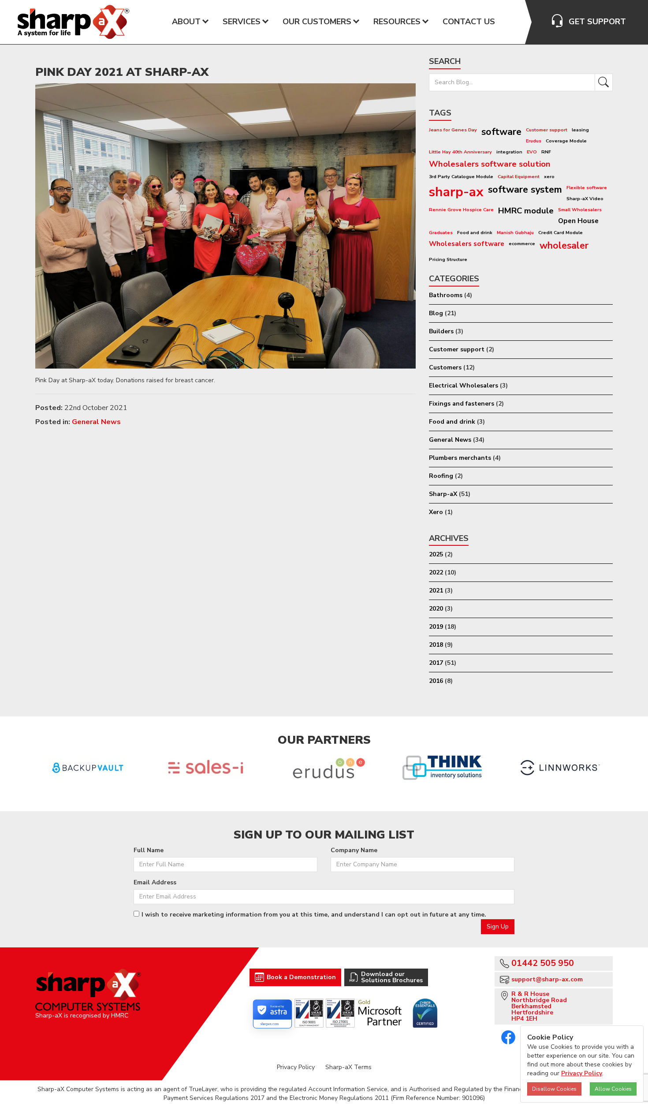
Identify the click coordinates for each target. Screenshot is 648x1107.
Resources (397, 21)
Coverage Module (566, 141)
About (186, 21)
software (501, 131)
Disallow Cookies (554, 1088)
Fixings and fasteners (461, 403)
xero (549, 176)
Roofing (441, 476)
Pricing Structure (448, 259)
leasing (580, 130)
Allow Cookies (613, 1088)
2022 (436, 572)
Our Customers (317, 21)
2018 (436, 645)
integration (509, 152)
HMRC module (526, 210)
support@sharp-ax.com (547, 979)
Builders (441, 331)
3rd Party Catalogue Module (461, 176)
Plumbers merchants (460, 458)
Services (242, 21)
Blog (436, 313)
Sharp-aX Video (584, 198)
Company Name (354, 850)
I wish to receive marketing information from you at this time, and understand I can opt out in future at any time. (314, 914)
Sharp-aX (443, 494)
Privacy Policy (296, 1067)
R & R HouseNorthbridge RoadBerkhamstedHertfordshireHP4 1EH (539, 1006)
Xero (436, 512)
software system (525, 189)
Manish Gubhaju (515, 232)
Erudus (533, 141)
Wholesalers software (466, 243)
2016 (436, 681)
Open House (578, 220)
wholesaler (564, 245)
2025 (436, 554)
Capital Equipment (519, 176)
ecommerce (522, 243)
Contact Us (469, 21)
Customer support (546, 130)
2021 (436, 590)
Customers (445, 367)
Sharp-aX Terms (348, 1067)
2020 (436, 608)
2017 (436, 663)
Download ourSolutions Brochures (392, 977)
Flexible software (586, 187)
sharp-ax (456, 192)
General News (96, 422)
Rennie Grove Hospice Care (461, 209)
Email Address (155, 882)
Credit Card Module (560, 232)
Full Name (149, 850)
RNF (546, 152)
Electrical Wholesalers (463, 385)
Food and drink (474, 232)
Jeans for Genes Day (453, 130)
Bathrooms (445, 295)
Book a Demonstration (301, 977)
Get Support (597, 21)
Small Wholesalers (580, 209)
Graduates (441, 232)
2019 (436, 626)
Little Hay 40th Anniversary (460, 152)
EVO (532, 152)
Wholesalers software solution (490, 164)
